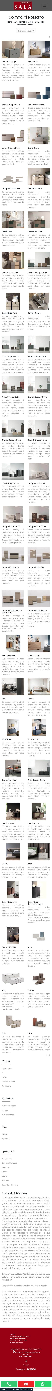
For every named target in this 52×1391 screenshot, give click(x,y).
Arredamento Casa (23, 21)
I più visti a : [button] (8, 1151)
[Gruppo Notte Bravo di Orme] (13, 176)
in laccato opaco (9, 1106)
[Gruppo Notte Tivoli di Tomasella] (39, 768)
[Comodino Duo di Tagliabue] (13, 1021)
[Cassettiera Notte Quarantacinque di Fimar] (39, 889)
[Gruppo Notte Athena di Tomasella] (39, 260)
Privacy (4, 1389)
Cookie (11, 1389)
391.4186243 (27, 1356)
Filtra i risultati (25, 31)
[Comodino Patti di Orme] (39, 176)
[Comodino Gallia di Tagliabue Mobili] (13, 852)
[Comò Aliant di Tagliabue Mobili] (39, 811)
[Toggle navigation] (44, 5)
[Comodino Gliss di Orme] (39, 219)
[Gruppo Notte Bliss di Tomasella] (13, 471)
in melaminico (8, 1114)
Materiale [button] (8, 1098)
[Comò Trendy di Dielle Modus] (39, 643)
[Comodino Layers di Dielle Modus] (39, 686)
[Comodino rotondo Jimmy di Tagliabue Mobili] (13, 768)
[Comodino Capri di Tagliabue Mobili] (13, 49)
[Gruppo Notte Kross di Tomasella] (13, 384)
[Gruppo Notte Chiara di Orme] (39, 514)
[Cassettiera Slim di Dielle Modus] (13, 643)
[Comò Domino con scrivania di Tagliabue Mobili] (13, 811)
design (4, 1134)
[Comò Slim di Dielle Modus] (39, 49)
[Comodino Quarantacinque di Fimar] (13, 935)
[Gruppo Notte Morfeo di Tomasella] (39, 344)
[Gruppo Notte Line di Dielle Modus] (39, 92)
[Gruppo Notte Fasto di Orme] (13, 514)
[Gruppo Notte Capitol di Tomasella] (39, 384)
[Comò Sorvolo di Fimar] (39, 301)
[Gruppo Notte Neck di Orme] (13, 555)
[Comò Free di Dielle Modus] (13, 727)
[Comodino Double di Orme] (13, 260)
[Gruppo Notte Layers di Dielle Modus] (13, 135)
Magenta (5, 1167)
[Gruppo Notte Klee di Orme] (39, 555)
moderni (5, 1139)
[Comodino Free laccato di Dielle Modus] (39, 727)
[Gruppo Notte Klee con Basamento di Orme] (13, 598)
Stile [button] (4, 1127)
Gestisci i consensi (24, 1389)
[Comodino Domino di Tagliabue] (39, 978)
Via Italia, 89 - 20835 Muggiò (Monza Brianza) (27, 1353)
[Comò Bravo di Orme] (39, 135)
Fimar (4, 1073)
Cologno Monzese (9, 1163)
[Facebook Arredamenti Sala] (26, 1361)
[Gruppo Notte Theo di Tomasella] (13, 344)
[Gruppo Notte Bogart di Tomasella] (39, 428)
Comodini (39, 21)
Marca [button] (6, 1061)
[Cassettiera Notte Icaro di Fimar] (13, 889)
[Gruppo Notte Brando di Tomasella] (13, 428)
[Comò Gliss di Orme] (13, 219)
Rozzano (5, 1180)
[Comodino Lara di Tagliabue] (39, 1021)
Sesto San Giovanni (10, 1185)
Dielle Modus (7, 1068)
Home (9, 21)
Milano (4, 1172)
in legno (5, 1110)
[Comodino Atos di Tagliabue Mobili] (39, 852)
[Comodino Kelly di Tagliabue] (39, 935)
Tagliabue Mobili (8, 1081)
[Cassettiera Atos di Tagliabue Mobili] (13, 301)
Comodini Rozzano (26, 24)
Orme (4, 1077)
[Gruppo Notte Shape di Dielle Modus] (13, 92)
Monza (4, 1176)
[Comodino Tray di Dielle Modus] (13, 686)
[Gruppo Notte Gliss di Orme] (39, 471)
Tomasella (6, 1086)
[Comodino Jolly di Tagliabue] (13, 978)
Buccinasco (7, 1158)
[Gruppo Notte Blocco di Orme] (39, 598)
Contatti (26, 1365)
